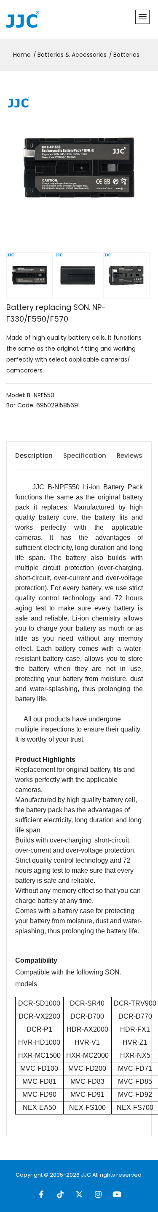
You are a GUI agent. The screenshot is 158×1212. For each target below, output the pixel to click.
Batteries (126, 54)
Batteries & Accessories (72, 54)
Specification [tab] (84, 455)
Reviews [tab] (129, 455)
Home (22, 54)
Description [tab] (34, 455)
